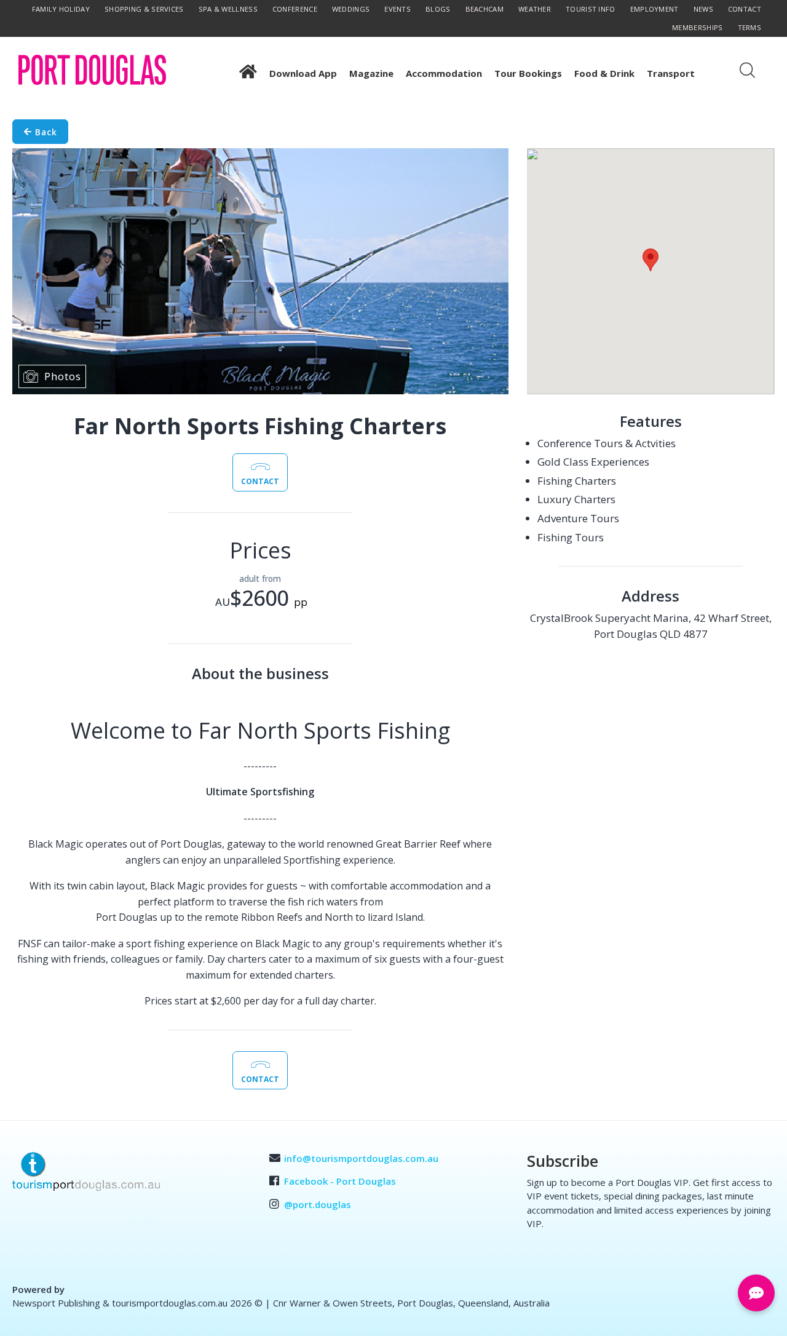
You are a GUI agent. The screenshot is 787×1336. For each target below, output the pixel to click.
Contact (744, 9)
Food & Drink (604, 73)
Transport (671, 73)
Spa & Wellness (228, 9)
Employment (654, 9)
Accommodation (444, 73)
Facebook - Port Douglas (340, 1181)
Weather (534, 9)
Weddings (351, 9)
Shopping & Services (144, 9)
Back (44, 131)
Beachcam (484, 9)
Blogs (438, 9)
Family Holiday (61, 9)
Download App (303, 73)
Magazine (371, 73)
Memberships (697, 27)
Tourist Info (590, 9)
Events (397, 9)
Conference (294, 9)
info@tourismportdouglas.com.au (361, 1158)
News (703, 9)
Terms (750, 27)
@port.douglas (317, 1204)
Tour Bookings (528, 73)
